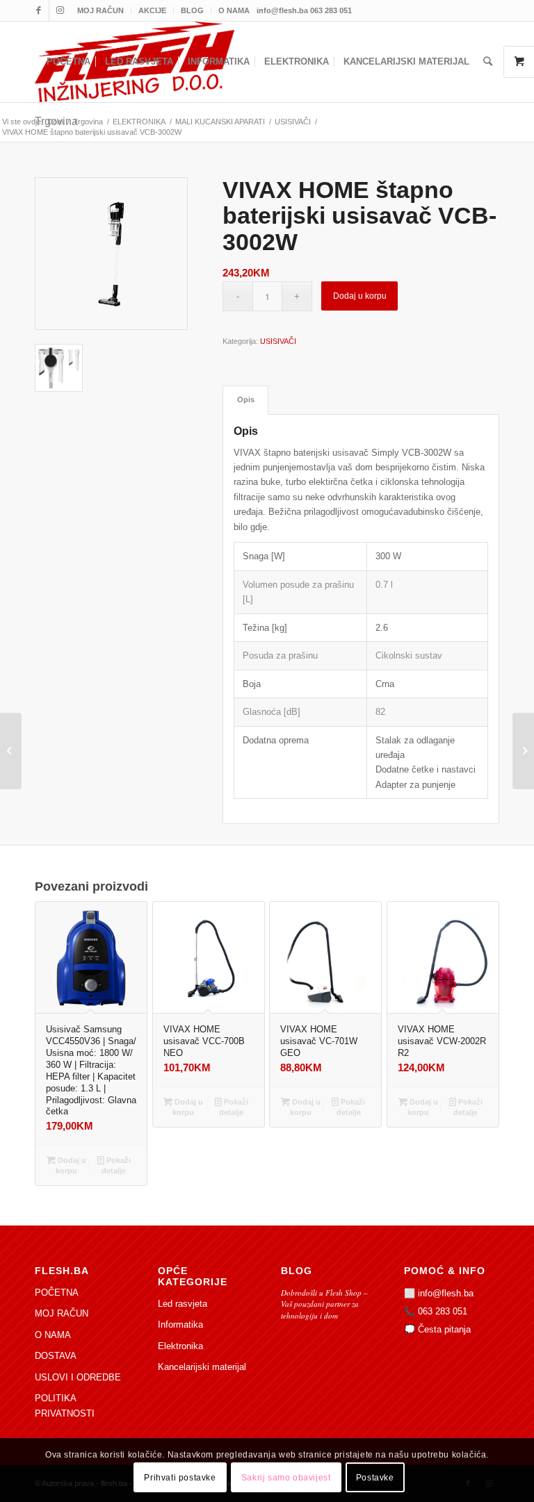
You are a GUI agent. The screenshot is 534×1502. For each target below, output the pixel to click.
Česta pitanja (444, 1329)
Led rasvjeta (182, 1303)
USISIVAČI (278, 341)
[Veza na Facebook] (39, 10)
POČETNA (57, 1292)
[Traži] (487, 62)
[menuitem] (100, 10)
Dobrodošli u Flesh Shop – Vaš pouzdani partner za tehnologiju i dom (324, 1304)
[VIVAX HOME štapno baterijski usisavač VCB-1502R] (11, 751)
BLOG (192, 10)
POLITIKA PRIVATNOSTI (65, 1405)
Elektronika (180, 1346)
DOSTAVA (55, 1356)
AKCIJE (152, 10)
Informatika (180, 1324)
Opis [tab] (245, 399)
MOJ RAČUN (100, 10)
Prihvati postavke (180, 1478)
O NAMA (234, 10)
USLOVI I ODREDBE (78, 1377)
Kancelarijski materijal (202, 1367)
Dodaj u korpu (360, 296)
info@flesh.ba (446, 1293)
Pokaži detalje (116, 1165)
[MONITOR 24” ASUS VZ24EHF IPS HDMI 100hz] (523, 751)
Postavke (375, 1478)
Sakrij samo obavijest (286, 1478)
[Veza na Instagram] (59, 10)
